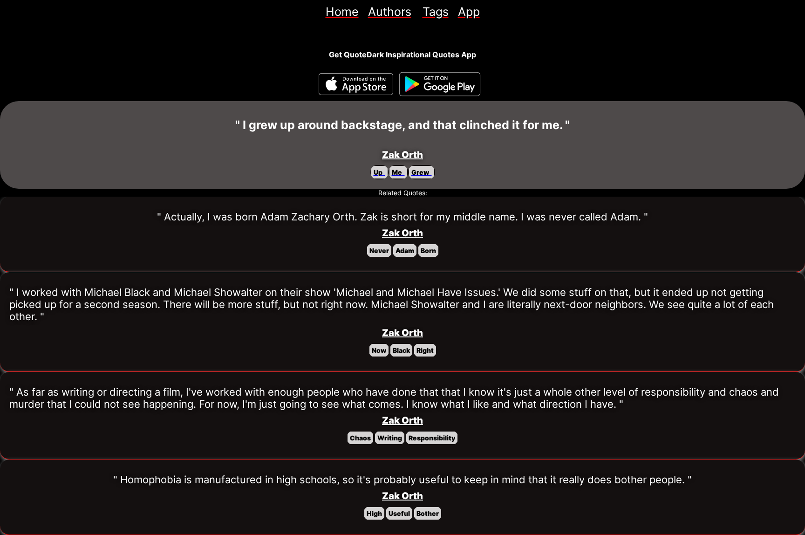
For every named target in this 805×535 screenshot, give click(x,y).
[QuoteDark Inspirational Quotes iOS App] (356, 84)
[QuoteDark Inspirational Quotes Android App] (439, 84)
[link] (342, 12)
